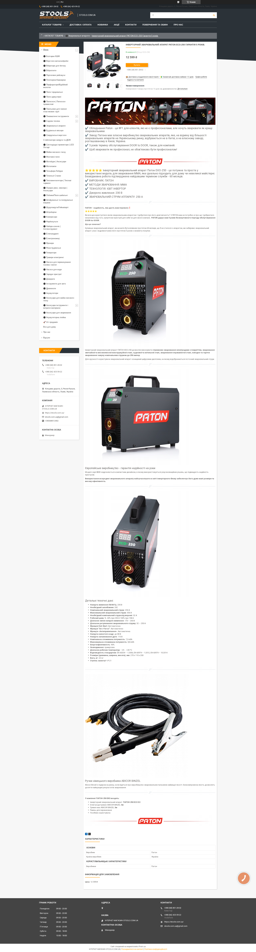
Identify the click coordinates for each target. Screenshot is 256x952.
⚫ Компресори (50, 217)
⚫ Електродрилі (51, 234)
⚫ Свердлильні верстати (54, 135)
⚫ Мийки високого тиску (54, 152)
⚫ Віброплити (49, 70)
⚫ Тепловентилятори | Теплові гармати (57, 181)
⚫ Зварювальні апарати (77, 36)
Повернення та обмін (155, 25)
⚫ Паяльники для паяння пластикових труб (55, 110)
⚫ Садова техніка (51, 121)
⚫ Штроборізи (49, 212)
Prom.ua (142, 946)
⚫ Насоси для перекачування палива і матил (57, 263)
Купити (137, 65)
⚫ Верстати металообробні (55, 61)
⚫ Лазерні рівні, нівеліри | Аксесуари (55, 189)
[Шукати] (214, 15)
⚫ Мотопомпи (49, 166)
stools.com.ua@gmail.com (56, 417)
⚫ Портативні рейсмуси (54, 75)
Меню (45, 50)
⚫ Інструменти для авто (54, 284)
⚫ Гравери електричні (53, 257)
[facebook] (86, 834)
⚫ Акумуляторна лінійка (54, 317)
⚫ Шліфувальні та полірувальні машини (58, 201)
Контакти (130, 25)
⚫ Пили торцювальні (53, 92)
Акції (116, 25)
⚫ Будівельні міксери (53, 130)
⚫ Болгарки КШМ (51, 56)
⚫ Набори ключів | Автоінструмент (51, 227)
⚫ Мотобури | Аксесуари (54, 161)
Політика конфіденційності (155, 949)
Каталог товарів (51, 25)
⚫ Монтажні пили (51, 157)
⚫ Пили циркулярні (52, 97)
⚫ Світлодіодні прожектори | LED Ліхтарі (58, 146)
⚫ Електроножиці (51, 238)
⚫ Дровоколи (49, 288)
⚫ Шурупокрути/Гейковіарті (55, 207)
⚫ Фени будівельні (52, 248)
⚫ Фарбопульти (50, 221)
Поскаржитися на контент (132, 949)
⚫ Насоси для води (52, 269)
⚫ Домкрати (49, 279)
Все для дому (49, 327)
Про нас (178, 25)
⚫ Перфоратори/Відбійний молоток (55, 86)
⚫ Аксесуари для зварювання (57, 313)
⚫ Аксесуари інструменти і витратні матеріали (55, 306)
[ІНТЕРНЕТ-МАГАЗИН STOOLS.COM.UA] (57, 15)
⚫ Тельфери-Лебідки (53, 171)
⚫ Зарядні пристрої (52, 274)
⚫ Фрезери (48, 243)
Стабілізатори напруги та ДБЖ (57, 140)
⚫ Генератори (49, 253)
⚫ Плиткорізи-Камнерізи (54, 80)
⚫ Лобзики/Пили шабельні (55, 195)
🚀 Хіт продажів (50, 322)
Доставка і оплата (81, 25)
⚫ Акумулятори (50, 293)
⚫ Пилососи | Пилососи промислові (54, 102)
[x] (89, 834)
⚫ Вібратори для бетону (54, 66)
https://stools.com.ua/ (54, 413)
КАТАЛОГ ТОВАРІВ (54, 36)
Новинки (102, 25)
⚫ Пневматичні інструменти (56, 116)
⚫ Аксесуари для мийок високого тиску (58, 299)
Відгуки (46, 338)
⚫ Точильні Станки (52, 176)
